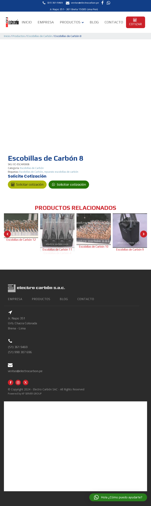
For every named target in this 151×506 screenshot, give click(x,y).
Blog (94, 22)
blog (64, 299)
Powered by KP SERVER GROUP (25, 393)
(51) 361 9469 (18, 347)
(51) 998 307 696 (20, 352)
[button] (52, 2)
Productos (70, 22)
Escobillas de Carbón (39, 36)
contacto (85, 299)
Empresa (46, 22)
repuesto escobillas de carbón (61, 171)
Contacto (114, 22)
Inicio (27, 22)
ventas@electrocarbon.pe (25, 371)
